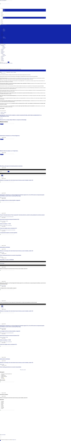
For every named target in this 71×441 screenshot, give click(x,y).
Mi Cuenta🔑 (2, 378)
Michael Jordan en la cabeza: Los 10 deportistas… (9, 150)
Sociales (2, 40)
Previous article (2, 113)
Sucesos (4, 48)
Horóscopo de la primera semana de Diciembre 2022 (9, 219)
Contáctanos (2, 374)
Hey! (9, 439)
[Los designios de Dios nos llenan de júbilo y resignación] (23, 197)
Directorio (2, 377)
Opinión (2, 16)
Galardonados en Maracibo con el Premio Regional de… (10, 135)
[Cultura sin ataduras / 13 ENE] (23, 221)
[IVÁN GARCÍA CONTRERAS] (23, 239)
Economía (4, 47)
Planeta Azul (2, 56)
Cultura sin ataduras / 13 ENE (5, 223)
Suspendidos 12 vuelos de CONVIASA (7, 259)
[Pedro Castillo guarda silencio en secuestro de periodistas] (23, 252)
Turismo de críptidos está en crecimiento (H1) (8, 228)
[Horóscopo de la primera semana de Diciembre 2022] (23, 216)
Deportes (2, 33)
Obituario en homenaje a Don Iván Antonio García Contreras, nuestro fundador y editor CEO (16, 180)
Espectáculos (2, 14)
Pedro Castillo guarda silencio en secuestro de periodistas (10, 255)
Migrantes (2, 15)
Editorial (4, 17)
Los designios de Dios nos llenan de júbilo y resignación (10, 200)
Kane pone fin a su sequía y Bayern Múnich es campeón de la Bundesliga (13, 119)
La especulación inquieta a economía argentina (8, 232)
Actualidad (2, 8)
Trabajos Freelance (3, 375)
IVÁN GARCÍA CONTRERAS (5, 247)
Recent (2, 175)
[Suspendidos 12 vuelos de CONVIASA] (23, 257)
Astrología (2, 401)
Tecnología (2, 23)
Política (4, 9)
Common (2, 307)
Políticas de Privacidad (4, 376)
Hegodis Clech (14, 439)
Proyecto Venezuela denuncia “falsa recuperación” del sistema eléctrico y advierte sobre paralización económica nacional (22, 214)
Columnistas (4, 55)
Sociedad (2, 41)
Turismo (2, 22)
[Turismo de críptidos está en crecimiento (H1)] (23, 225)
